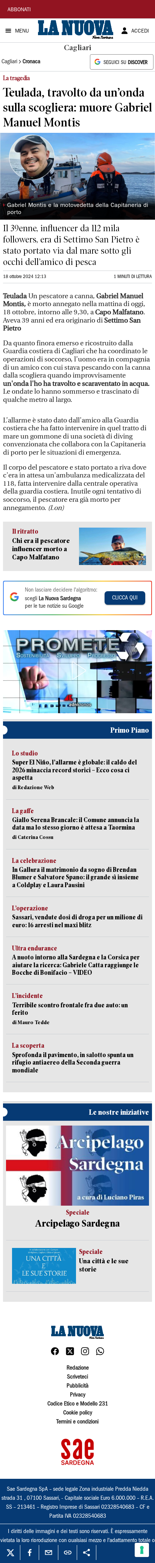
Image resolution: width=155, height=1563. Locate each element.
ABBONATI (19, 10)
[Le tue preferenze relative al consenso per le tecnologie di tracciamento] (142, 1550)
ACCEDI (140, 31)
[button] (77, 670)
